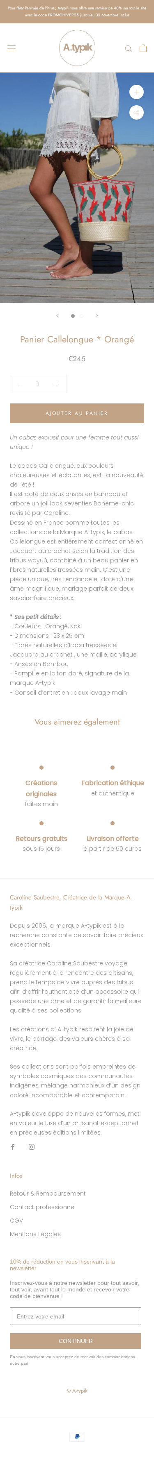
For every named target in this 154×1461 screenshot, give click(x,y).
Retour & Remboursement (48, 1193)
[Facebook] (13, 1146)
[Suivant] (97, 315)
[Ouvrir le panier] (143, 48)
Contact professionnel (43, 1207)
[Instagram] (31, 1146)
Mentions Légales (35, 1234)
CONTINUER (76, 1341)
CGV (16, 1220)
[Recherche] (128, 48)
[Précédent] (57, 315)
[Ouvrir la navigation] (11, 48)
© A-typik (77, 1391)
